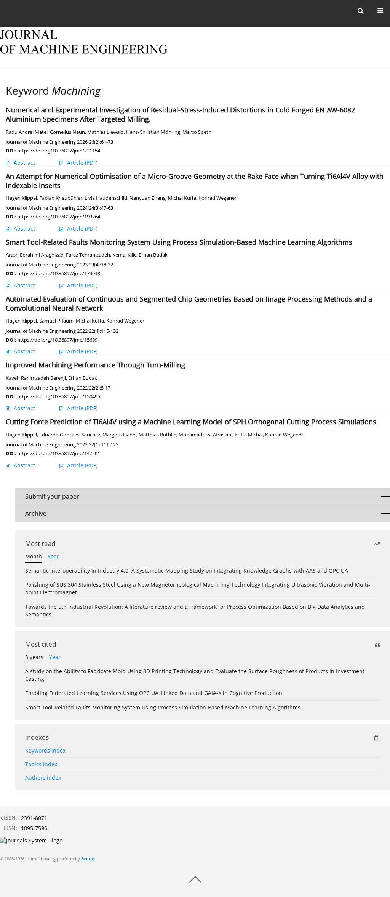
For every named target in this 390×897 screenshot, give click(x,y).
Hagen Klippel (21, 198)
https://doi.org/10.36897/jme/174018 (58, 273)
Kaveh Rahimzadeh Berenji (36, 378)
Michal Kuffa (182, 198)
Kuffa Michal (249, 435)
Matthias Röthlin (157, 435)
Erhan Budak (153, 255)
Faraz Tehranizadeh (88, 255)
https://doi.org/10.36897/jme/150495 (58, 396)
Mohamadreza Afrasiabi (205, 435)
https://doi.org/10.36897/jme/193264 (58, 216)
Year (53, 556)
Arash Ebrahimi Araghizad (35, 255)
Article (82, 162)
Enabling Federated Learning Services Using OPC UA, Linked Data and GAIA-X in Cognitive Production (153, 692)
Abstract (24, 162)
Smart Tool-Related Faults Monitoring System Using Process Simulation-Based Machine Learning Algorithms (162, 707)
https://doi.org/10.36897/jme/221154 (58, 150)
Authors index (43, 777)
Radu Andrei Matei (27, 132)
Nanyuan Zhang (147, 198)
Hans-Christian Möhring (153, 132)
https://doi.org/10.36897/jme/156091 (58, 339)
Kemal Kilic (124, 255)
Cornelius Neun (67, 132)
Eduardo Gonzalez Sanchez (69, 435)
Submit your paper (52, 496)
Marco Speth (196, 132)
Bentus (88, 859)
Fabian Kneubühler (60, 198)
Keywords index (45, 750)
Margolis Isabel (119, 435)
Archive (35, 513)
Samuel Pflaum (56, 321)
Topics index (41, 764)
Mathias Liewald (105, 132)
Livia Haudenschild (106, 198)
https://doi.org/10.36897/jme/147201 (58, 453)
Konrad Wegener (217, 198)
